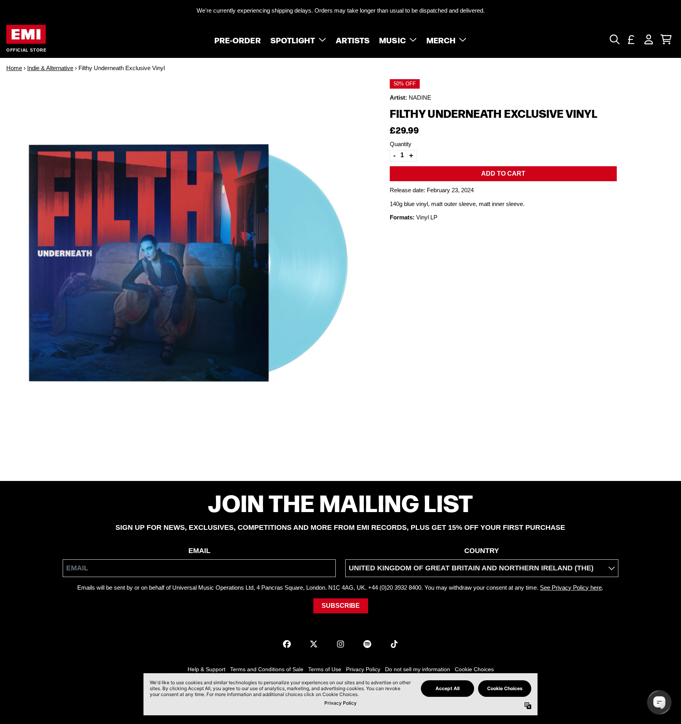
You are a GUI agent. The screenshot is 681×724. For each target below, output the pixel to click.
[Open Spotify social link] (367, 644)
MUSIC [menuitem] (392, 39)
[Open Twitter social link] (313, 644)
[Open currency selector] (631, 39)
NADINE (420, 97)
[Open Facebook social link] (287, 644)
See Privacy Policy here (571, 587)
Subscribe (341, 605)
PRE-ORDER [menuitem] (237, 39)
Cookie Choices (474, 669)
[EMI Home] (26, 34)
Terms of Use (324, 669)
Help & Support (206, 669)
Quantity (400, 144)
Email (199, 551)
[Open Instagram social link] (340, 644)
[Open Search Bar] (614, 39)
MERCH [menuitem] (441, 39)
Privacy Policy (363, 669)
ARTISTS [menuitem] (353, 39)
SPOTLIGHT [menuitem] (292, 39)
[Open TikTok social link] (394, 644)
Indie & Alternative (50, 68)
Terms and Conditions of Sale (266, 669)
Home (14, 68)
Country (481, 551)
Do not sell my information (417, 669)
